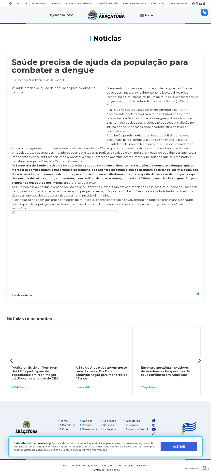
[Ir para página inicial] (106, 15)
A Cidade (65, 429)
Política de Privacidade (134, 3)
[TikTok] (204, 3)
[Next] (199, 360)
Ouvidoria (56, 3)
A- (18, 3)
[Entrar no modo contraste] (10, 3)
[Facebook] (193, 3)
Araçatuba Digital (178, 3)
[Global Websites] (196, 467)
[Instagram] (196, 3)
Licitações (109, 429)
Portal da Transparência (78, 3)
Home (64, 420)
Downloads (89, 429)
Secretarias (133, 420)
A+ (25, 3)
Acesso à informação (107, 3)
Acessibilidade (39, 3)
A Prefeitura (67, 425)
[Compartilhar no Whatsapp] (197, 288)
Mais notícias (23, 295)
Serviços (108, 425)
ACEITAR (179, 446)
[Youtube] (200, 3)
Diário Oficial (157, 3)
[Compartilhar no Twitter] (197, 282)
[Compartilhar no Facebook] (197, 276)
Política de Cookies (60, 449)
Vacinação (109, 420)
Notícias (87, 420)
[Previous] (11, 360)
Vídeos (86, 425)
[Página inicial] (26, 427)
